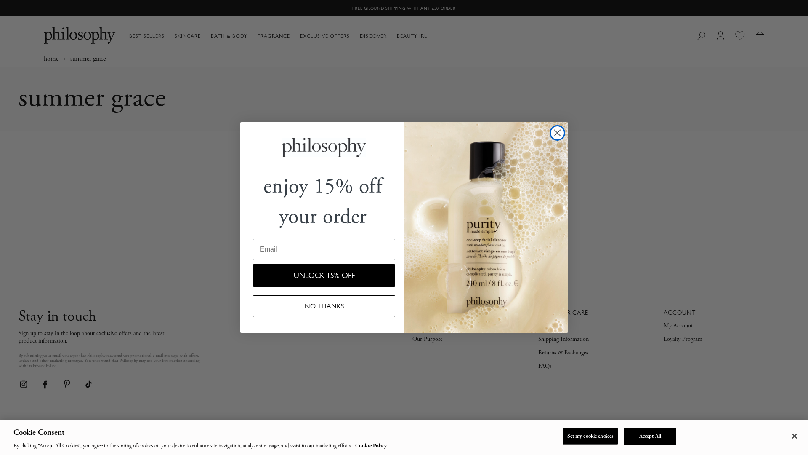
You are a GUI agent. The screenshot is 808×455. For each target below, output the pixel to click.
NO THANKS (324, 306)
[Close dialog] (557, 133)
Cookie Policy (371, 446)
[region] (404, 437)
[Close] (794, 436)
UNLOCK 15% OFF (324, 275)
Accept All (650, 436)
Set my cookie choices (590, 436)
